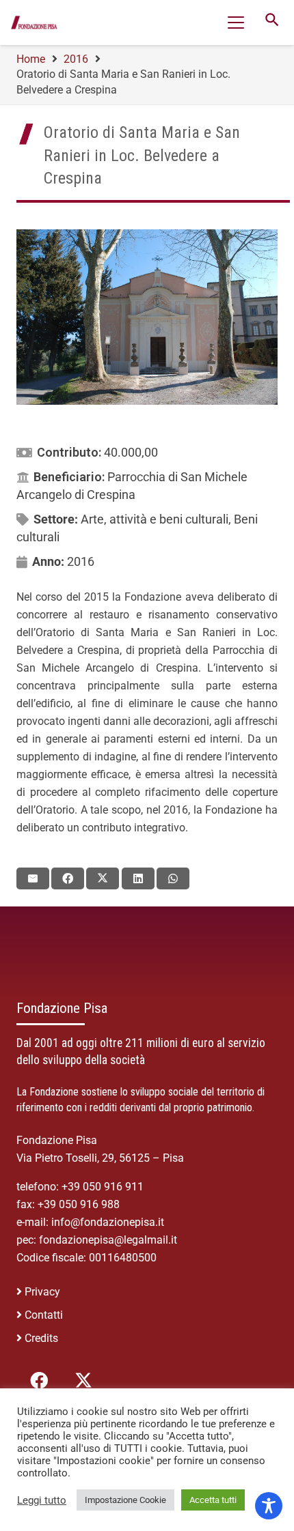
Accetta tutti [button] (213, 1500)
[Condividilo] (67, 878)
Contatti (44, 1314)
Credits (41, 1338)
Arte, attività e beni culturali (154, 519)
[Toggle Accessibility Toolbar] (269, 1506)
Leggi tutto (41, 1500)
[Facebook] (38, 1380)
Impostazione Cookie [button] (125, 1500)
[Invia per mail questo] (32, 878)
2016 (80, 561)
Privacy (42, 1291)
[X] (83, 1380)
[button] (236, 22)
